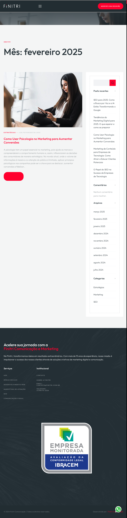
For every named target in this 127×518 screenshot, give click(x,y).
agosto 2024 (99, 262)
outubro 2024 (100, 248)
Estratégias (99, 287)
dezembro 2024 (101, 233)
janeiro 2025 (99, 226)
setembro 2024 (101, 255)
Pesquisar (113, 83)
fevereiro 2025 (100, 219)
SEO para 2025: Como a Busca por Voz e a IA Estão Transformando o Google (105, 104)
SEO (96, 301)
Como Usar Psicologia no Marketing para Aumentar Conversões (38, 140)
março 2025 (99, 211)
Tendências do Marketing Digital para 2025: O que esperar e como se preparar (104, 122)
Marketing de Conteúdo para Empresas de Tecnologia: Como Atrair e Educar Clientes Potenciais (105, 155)
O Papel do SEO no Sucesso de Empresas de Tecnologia (103, 173)
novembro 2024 (101, 240)
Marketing (98, 294)
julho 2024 (98, 269)
